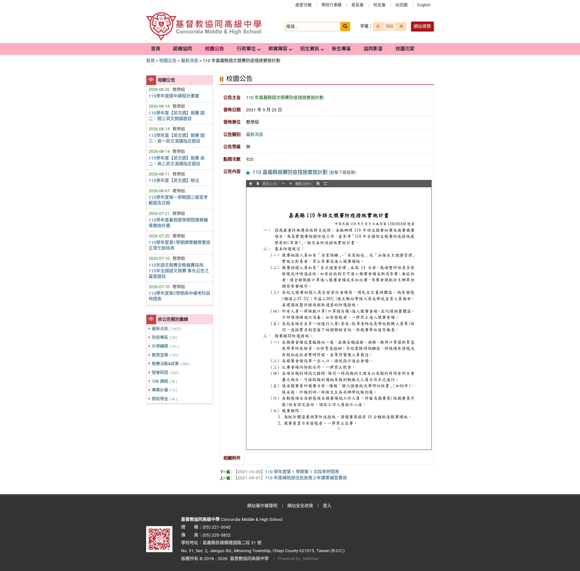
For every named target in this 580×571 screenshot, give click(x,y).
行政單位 (246, 48)
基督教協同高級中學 (248, 558)
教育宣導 (165, 355)
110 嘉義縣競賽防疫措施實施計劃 (289, 172)
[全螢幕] (325, 183)
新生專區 (341, 48)
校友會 (379, 4)
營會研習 (165, 372)
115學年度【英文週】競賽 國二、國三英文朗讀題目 (177, 115)
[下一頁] (257, 183)
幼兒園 (401, 4)
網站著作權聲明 (262, 505)
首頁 (155, 48)
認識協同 (182, 48)
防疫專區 (164, 337)
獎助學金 (164, 398)
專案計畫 (164, 390)
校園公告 (214, 48)
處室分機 (303, 4)
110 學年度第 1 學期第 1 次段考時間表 (286, 471)
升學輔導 (165, 346)
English (423, 4)
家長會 (357, 4)
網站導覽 (422, 26)
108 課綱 (164, 381)
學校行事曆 (331, 4)
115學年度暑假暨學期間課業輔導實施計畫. (178, 222)
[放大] (290, 183)
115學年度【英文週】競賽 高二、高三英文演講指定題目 (177, 161)
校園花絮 (405, 48)
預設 (390, 26)
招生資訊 (309, 48)
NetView (311, 558)
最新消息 (166, 328)
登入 (327, 505)
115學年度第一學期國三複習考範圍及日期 (178, 200)
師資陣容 (278, 48)
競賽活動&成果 (171, 363)
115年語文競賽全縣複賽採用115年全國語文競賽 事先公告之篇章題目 (179, 271)
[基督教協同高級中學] (203, 26)
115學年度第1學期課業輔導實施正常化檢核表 (179, 245)
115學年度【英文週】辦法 (174, 180)
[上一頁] (250, 183)
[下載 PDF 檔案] (318, 183)
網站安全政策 (300, 505)
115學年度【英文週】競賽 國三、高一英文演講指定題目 (177, 138)
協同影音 (373, 48)
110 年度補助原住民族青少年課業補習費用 (290, 478)
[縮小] (283, 183)
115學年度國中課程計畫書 (174, 96)
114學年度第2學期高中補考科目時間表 (179, 296)
